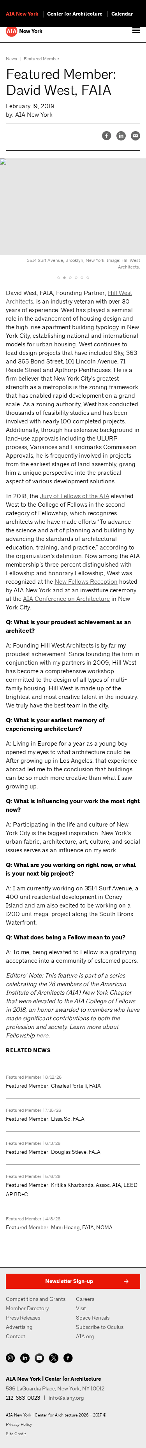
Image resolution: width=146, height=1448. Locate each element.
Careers (85, 1298)
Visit (81, 1308)
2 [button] (64, 277)
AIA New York (22, 14)
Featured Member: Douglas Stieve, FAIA (53, 1151)
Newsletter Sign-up (69, 1281)
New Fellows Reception (86, 581)
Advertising (19, 1326)
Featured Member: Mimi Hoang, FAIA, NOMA (59, 1227)
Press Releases (23, 1317)
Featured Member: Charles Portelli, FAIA (53, 1085)
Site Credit (16, 1433)
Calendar (122, 14)
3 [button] (70, 277)
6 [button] (87, 277)
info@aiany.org (66, 1397)
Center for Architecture (74, 14)
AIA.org (85, 1336)
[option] (73, 212)
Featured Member (41, 59)
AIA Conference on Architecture (66, 598)
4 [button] (76, 277)
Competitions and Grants (35, 1298)
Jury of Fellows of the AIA (74, 496)
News (11, 59)
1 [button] (58, 277)
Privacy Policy (19, 1424)
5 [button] (82, 277)
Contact (15, 1336)
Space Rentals (92, 1317)
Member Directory (27, 1308)
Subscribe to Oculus (99, 1326)
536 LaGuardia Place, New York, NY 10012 (55, 1388)
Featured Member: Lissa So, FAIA (45, 1118)
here (42, 1035)
